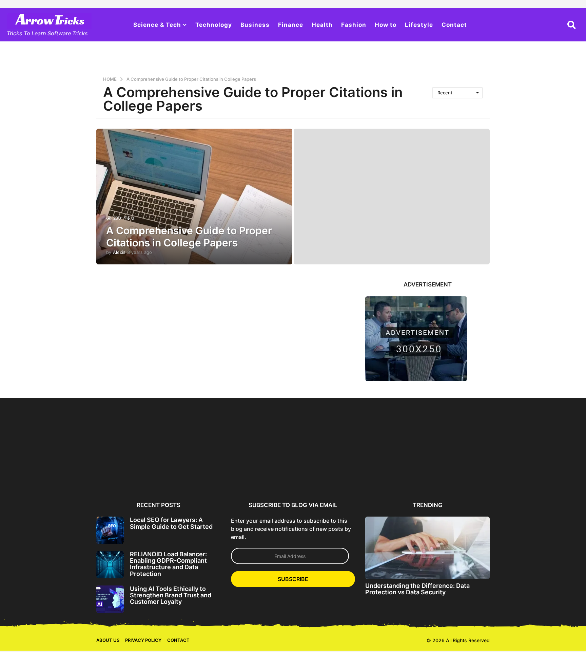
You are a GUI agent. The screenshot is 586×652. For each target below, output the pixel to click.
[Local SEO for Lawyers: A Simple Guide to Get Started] (110, 530)
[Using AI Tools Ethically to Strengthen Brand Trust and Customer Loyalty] (110, 599)
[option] (129, 448)
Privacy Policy (143, 640)
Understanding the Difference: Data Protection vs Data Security (417, 589)
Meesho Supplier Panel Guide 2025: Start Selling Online (63, 474)
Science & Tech (157, 24)
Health (322, 24)
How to (385, 24)
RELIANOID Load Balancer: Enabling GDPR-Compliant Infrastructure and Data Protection (168, 564)
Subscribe (293, 579)
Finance (290, 24)
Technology (213, 24)
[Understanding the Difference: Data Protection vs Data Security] (427, 548)
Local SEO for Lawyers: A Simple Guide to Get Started (171, 523)
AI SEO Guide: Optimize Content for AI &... (327, 472)
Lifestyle (419, 24)
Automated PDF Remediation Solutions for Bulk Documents (392, 474)
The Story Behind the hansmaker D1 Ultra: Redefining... (524, 474)
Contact (454, 24)
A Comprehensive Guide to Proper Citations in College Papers (189, 236)
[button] (571, 25)
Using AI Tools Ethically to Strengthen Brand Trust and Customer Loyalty (170, 595)
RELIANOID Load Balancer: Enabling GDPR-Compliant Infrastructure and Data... (195, 474)
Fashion (353, 24)
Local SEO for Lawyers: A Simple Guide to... (129, 472)
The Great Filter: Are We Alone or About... (458, 472)
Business (255, 24)
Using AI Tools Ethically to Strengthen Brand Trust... (261, 472)
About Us (107, 640)
